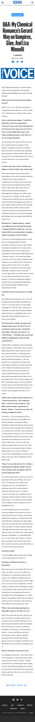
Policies (23, 708)
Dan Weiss (18, 55)
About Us (5, 705)
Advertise (29, 705)
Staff (12, 705)
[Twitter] (17, 700)
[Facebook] (13, 700)
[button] (2, 2)
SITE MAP (31, 712)
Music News (20, 685)
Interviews (12, 685)
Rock (25, 685)
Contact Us (21, 705)
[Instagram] (21, 700)
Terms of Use (13, 708)
